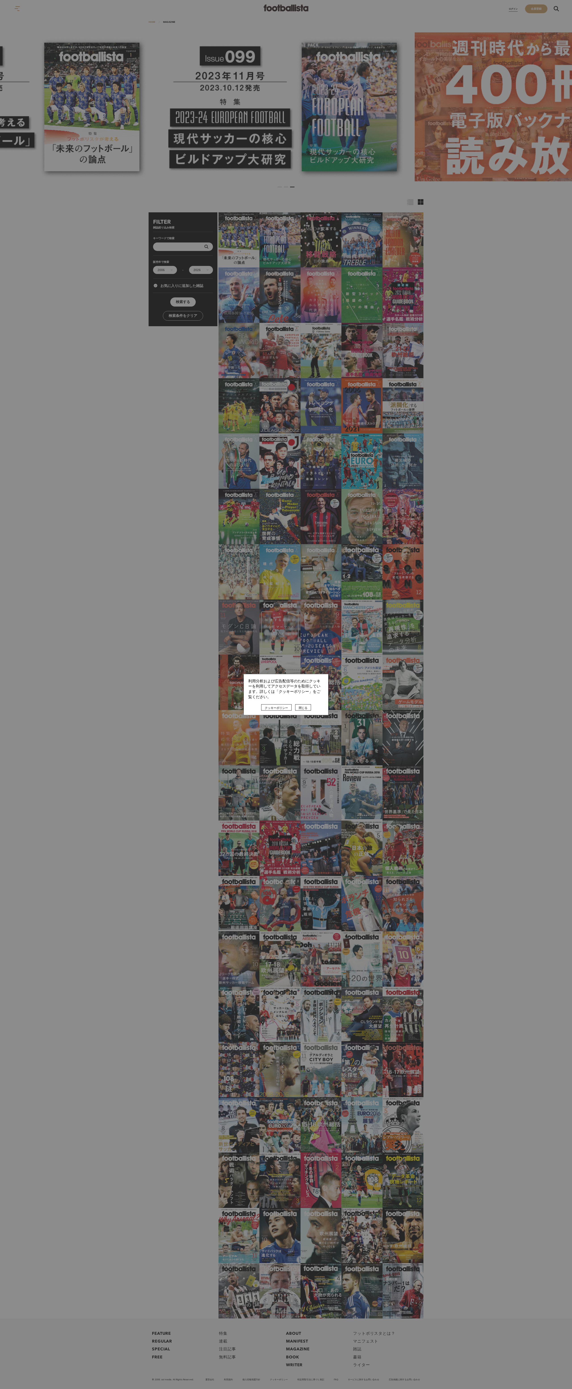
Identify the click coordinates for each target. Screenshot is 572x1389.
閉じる (303, 708)
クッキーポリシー (276, 708)
